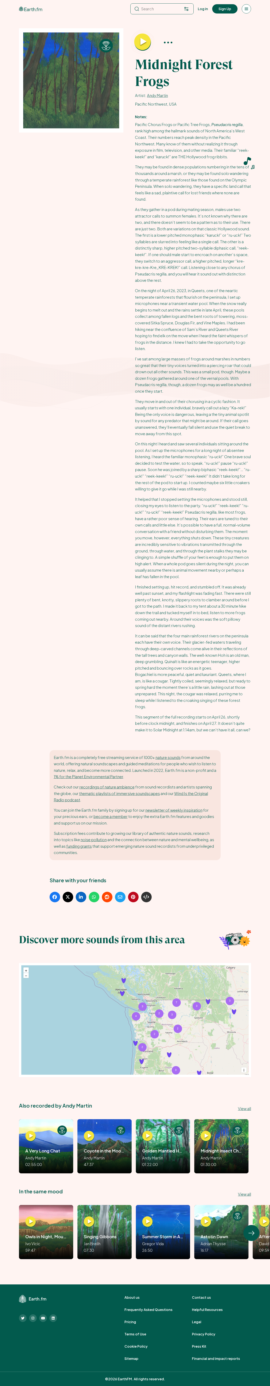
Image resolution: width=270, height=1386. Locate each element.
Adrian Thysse (213, 1243)
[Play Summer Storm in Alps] (147, 1222)
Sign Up (225, 9)
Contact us (206, 1297)
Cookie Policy (140, 1346)
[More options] (168, 42)
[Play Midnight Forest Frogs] (143, 42)
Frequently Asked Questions (153, 1309)
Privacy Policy (208, 1334)
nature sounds (168, 757)
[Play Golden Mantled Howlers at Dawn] (147, 1136)
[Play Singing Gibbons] (89, 1222)
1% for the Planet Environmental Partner (88, 776)
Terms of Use (139, 1334)
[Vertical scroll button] (251, 1233)
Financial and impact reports (220, 1358)
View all (244, 1108)
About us (136, 1297)
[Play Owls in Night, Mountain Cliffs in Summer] (30, 1222)
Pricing (134, 1321)
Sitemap (136, 1358)
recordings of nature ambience (107, 786)
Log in (203, 9)
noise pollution (94, 839)
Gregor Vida (153, 1243)
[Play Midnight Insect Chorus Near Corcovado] (206, 1136)
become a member (110, 816)
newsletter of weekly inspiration (173, 810)
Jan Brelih (92, 1243)
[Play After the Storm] (264, 1222)
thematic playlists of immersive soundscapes (119, 793)
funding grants (79, 846)
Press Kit (204, 1346)
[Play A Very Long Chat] (30, 1136)
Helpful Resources (212, 1309)
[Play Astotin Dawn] (206, 1222)
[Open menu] (246, 8)
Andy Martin (157, 95)
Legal (201, 1321)
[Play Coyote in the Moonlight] (89, 1136)
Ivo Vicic (32, 1243)
